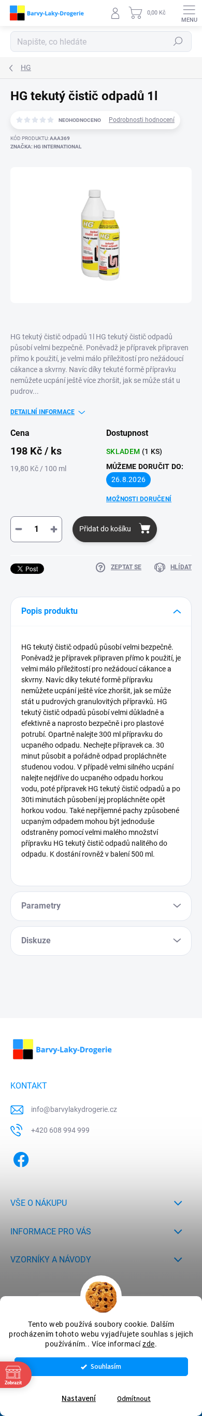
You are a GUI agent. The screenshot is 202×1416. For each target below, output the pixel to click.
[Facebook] (19, 1157)
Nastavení (79, 1398)
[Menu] (189, 13)
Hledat (178, 41)
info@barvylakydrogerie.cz (74, 1109)
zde (148, 1344)
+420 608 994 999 (60, 1130)
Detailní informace (42, 412)
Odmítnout (134, 1399)
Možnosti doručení (138, 499)
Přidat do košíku (105, 529)
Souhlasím (106, 1366)
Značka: (45, 146)
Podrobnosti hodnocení (142, 119)
